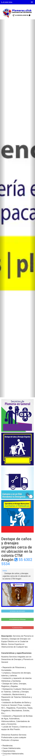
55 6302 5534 (7, 2)
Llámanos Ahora (18, 627)
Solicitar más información (18, 611)
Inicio (5, 570)
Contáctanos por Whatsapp (18, 619)
